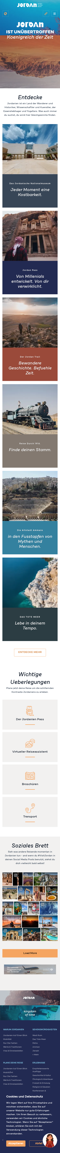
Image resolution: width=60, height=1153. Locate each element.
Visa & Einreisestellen (13, 1051)
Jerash (35, 1051)
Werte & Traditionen (12, 1047)
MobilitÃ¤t (8, 1073)
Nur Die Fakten (10, 1043)
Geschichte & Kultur (41, 1075)
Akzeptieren (15, 1143)
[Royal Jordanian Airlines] (30, 969)
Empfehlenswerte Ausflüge (40, 1070)
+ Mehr (35, 1055)
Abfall (38, 1143)
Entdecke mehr (30, 652)
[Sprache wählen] (5, 14)
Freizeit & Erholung (41, 1083)
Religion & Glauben (41, 1087)
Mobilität (7, 1039)
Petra (35, 1043)
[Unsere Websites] (46, 14)
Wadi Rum (37, 1035)
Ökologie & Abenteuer (42, 1079)
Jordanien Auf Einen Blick (15, 1035)
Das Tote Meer (39, 1039)
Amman (36, 1047)
